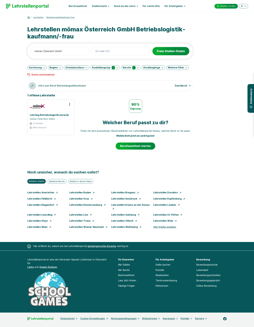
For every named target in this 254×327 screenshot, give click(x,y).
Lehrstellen (38, 17)
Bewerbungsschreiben (208, 275)
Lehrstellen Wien (37, 226)
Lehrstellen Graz (79, 198)
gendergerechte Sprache (101, 246)
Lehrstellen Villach (122, 220)
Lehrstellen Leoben (165, 204)
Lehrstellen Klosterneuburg (86, 204)
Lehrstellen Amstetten (41, 192)
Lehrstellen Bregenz (123, 192)
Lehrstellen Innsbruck (124, 198)
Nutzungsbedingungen (124, 318)
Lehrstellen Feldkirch (40, 198)
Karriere (199, 318)
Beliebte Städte (36, 181)
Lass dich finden (127, 280)
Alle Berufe (124, 269)
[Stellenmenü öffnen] (69, 104)
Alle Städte (124, 264)
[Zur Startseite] (27, 6)
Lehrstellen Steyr (38, 220)
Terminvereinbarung (166, 280)
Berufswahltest (78, 6)
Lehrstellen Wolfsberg (124, 226)
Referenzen (162, 285)
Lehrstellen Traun (80, 220)
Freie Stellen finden (171, 51)
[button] (37, 67)
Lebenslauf (202, 269)
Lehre (30, 267)
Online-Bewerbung (206, 285)
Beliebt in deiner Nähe (81, 181)
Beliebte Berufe (57, 181)
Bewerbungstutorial (206, 264)
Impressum (169, 318)
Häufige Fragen (126, 285)
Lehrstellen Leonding (40, 214)
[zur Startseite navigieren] (28, 17)
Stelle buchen (163, 264)
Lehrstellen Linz (79, 214)
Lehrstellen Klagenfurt (41, 204)
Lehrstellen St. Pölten (166, 214)
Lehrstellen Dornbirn (165, 192)
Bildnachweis (149, 318)
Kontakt (160, 269)
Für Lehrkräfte (151, 6)
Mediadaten (162, 275)
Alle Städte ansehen (164, 226)
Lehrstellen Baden (80, 192)
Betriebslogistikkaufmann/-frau (60, 17)
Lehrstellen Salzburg (124, 214)
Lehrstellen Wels (163, 220)
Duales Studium (48, 267)
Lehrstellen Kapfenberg (167, 198)
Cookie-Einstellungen (92, 318)
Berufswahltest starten (135, 146)
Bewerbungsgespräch (208, 280)
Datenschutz (67, 318)
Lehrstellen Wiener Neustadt (86, 226)
